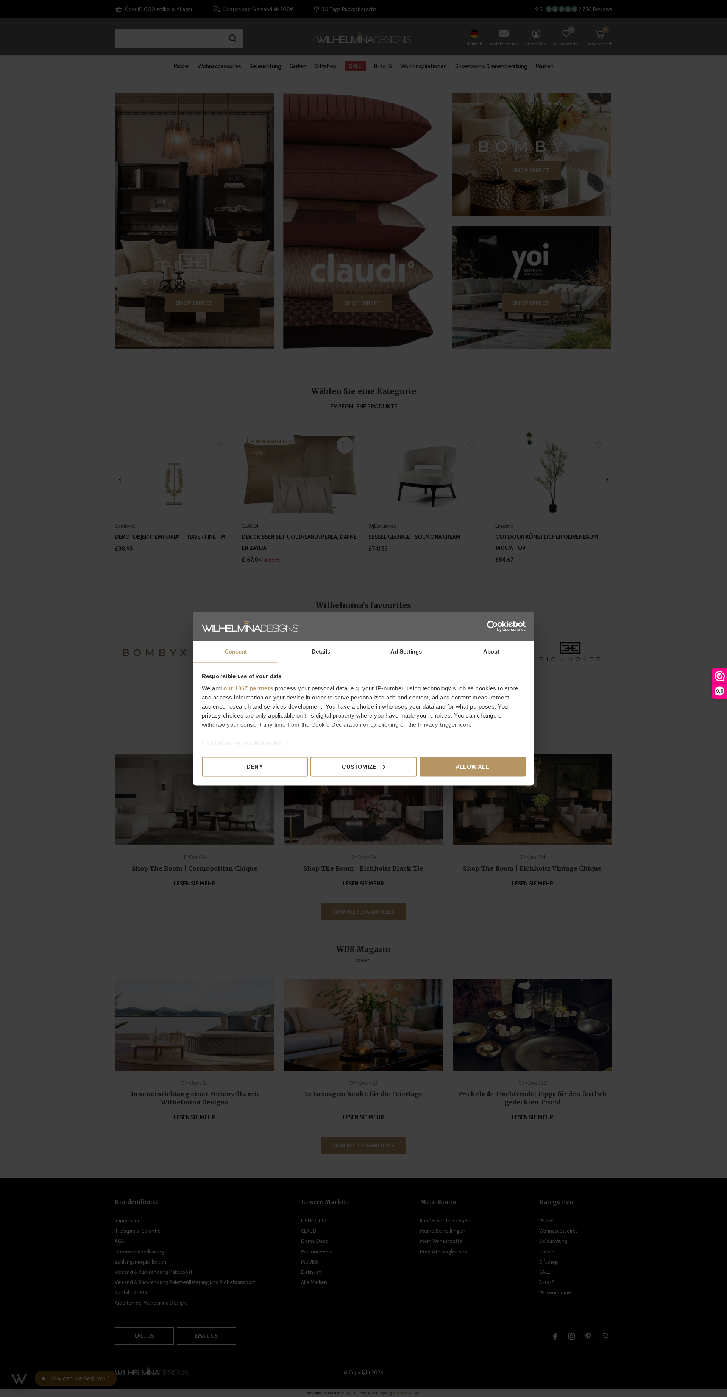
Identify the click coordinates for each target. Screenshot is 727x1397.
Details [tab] (321, 651)
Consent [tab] (236, 651)
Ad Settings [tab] (406, 651)
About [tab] (491, 651)
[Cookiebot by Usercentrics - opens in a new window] (492, 626)
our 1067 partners (248, 688)
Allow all (472, 766)
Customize (359, 766)
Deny (254, 766)
